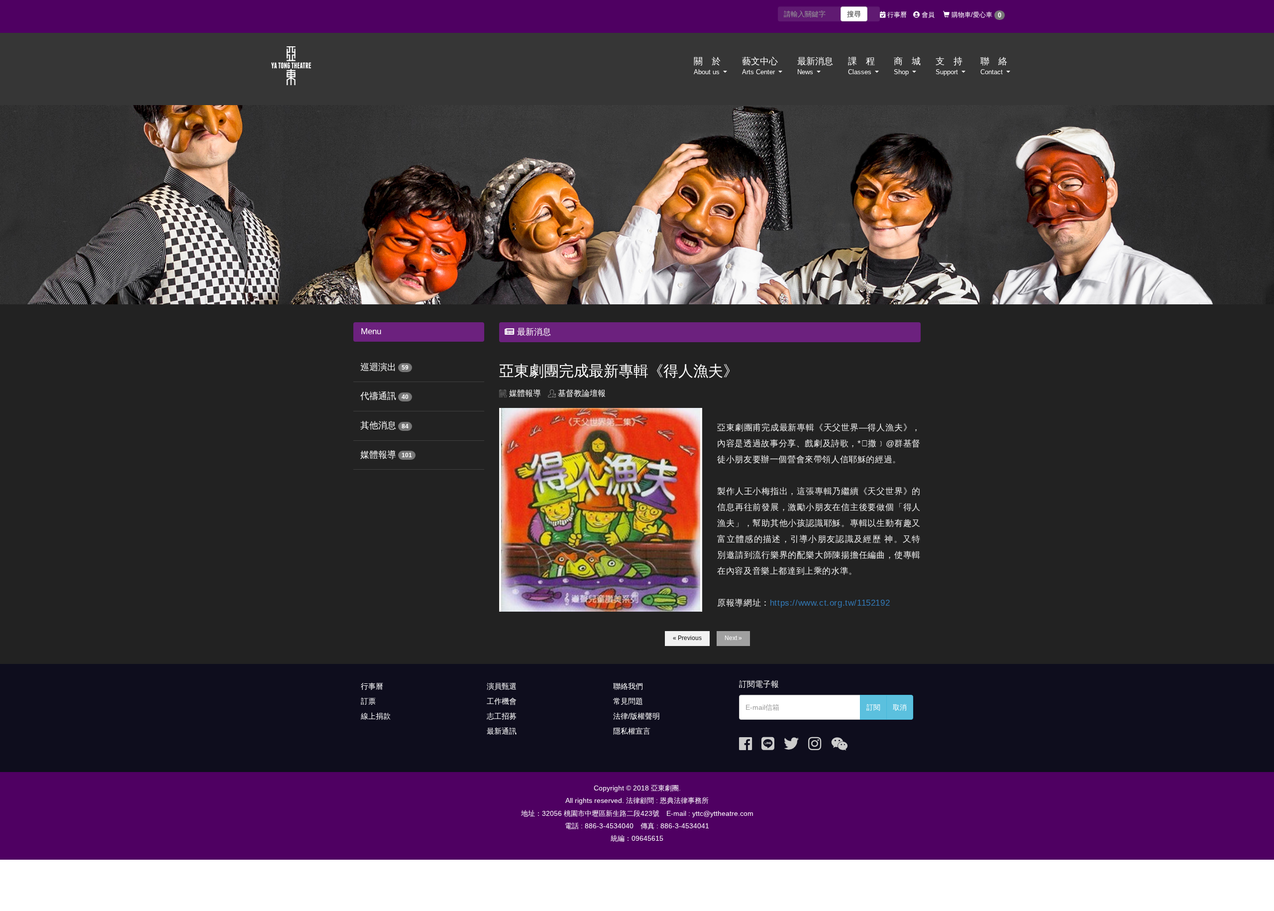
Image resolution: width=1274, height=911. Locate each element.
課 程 (861, 66)
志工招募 (502, 716)
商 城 (907, 66)
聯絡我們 (628, 686)
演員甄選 (502, 686)
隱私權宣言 (631, 731)
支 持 (949, 66)
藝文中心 (760, 66)
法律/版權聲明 (636, 716)
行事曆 (896, 14)
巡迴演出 (378, 367)
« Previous (687, 638)
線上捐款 (376, 716)
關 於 (707, 66)
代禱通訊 (378, 396)
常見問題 (628, 701)
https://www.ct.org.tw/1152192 (830, 603)
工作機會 (502, 701)
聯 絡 (993, 66)
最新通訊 (502, 731)
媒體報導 (378, 455)
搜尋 (854, 14)
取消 (900, 707)
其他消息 (378, 425)
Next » (733, 638)
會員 (927, 14)
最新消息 (815, 66)
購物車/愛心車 (975, 15)
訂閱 (873, 707)
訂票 (368, 701)
